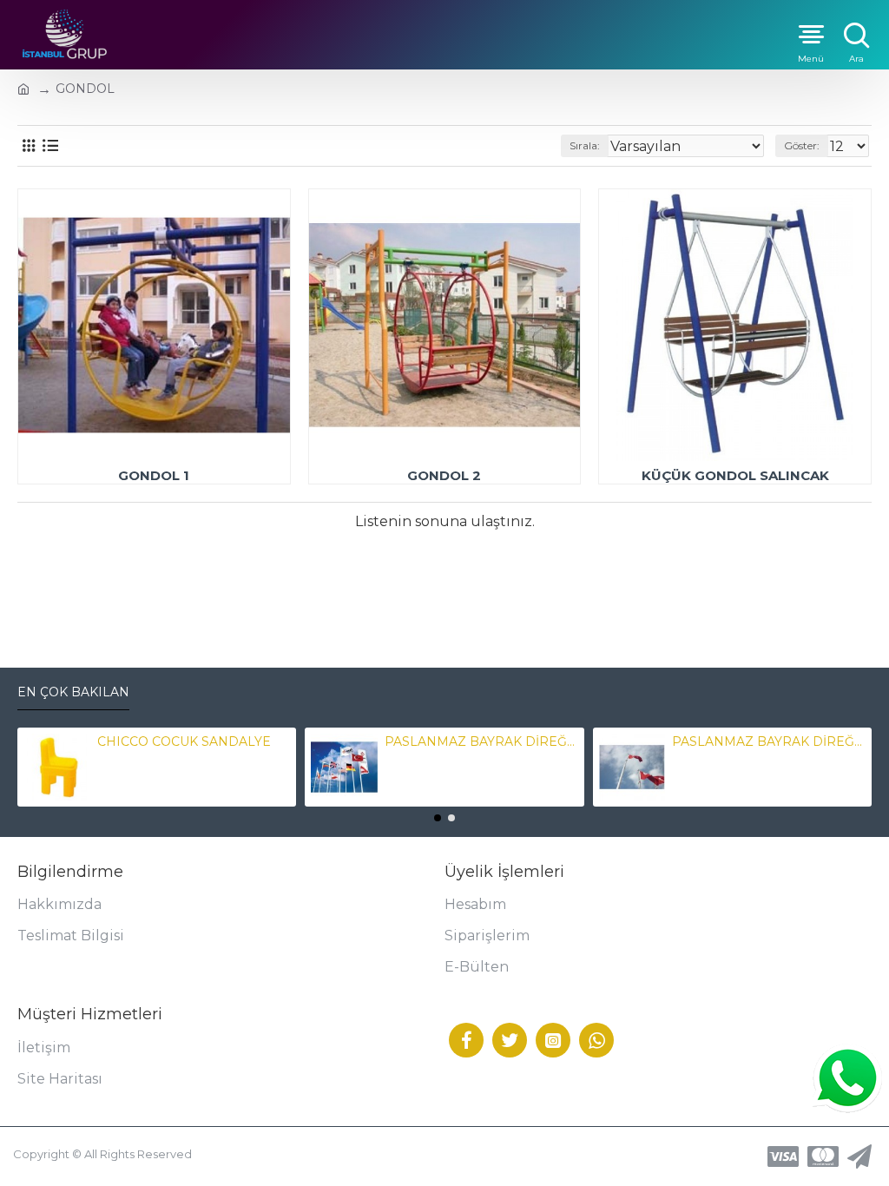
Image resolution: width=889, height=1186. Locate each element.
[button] (437, 817)
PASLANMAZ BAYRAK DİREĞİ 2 (768, 741)
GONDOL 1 (153, 475)
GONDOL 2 (444, 475)
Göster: (802, 145)
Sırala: (585, 145)
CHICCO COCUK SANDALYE (184, 741)
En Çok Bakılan (73, 692)
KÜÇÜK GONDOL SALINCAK (735, 475)
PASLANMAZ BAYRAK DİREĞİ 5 (481, 741)
